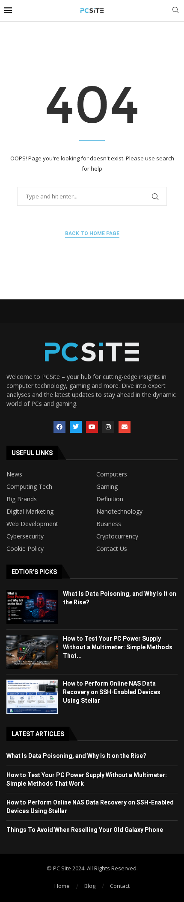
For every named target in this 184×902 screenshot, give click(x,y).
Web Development (32, 524)
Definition (109, 499)
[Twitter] (76, 427)
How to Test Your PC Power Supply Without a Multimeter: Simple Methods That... (117, 647)
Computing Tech (29, 487)
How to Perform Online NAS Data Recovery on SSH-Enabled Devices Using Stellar (111, 692)
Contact (120, 886)
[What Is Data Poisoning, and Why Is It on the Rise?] (32, 607)
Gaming (107, 487)
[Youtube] (92, 427)
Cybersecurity (25, 536)
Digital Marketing (29, 512)
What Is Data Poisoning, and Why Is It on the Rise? (76, 755)
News (14, 474)
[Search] (175, 11)
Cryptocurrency (117, 536)
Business (108, 524)
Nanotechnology (119, 512)
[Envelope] (125, 427)
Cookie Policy (25, 549)
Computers (111, 474)
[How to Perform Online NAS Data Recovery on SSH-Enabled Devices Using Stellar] (32, 697)
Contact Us (111, 549)
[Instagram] (108, 427)
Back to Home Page (92, 234)
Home (62, 886)
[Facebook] (59, 427)
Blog (89, 886)
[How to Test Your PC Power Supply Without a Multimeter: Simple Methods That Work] (32, 652)
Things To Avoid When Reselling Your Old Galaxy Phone (84, 829)
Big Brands (21, 499)
